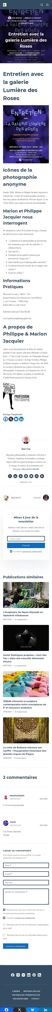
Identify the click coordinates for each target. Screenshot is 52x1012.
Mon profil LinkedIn (30, 469)
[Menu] (47, 4)
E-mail (8, 873)
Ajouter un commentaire (16, 891)
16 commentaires (21, 619)
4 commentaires (20, 665)
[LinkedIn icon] (15, 476)
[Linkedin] (21, 419)
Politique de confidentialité (26, 995)
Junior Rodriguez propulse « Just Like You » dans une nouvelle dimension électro (25, 658)
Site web (8, 882)
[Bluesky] (16, 419)
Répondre (44, 799)
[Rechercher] (42, 5)
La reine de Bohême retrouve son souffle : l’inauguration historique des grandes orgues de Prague (24, 750)
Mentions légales (31, 991)
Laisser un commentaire (16, 946)
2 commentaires (26, 23)
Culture (38, 21)
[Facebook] (5, 419)
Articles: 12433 (26, 482)
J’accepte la (27, 551)
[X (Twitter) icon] (26, 476)
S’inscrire (26, 545)
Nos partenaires (20, 999)
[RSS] (39, 975)
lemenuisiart (17, 795)
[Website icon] (21, 476)
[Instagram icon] (31, 476)
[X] (11, 419)
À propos (16, 991)
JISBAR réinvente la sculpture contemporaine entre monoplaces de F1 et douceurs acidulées (24, 704)
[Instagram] (23, 975)
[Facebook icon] (10, 476)
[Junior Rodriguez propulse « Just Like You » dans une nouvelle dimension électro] (26, 638)
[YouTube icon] (42, 476)
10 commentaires (21, 711)
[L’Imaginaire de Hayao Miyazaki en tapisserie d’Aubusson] (26, 595)
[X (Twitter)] (18, 975)
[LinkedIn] (28, 975)
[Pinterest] (34, 975)
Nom (8, 865)
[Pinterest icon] (37, 476)
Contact (35, 999)
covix (13, 822)
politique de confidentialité (32, 551)
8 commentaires (20, 758)
